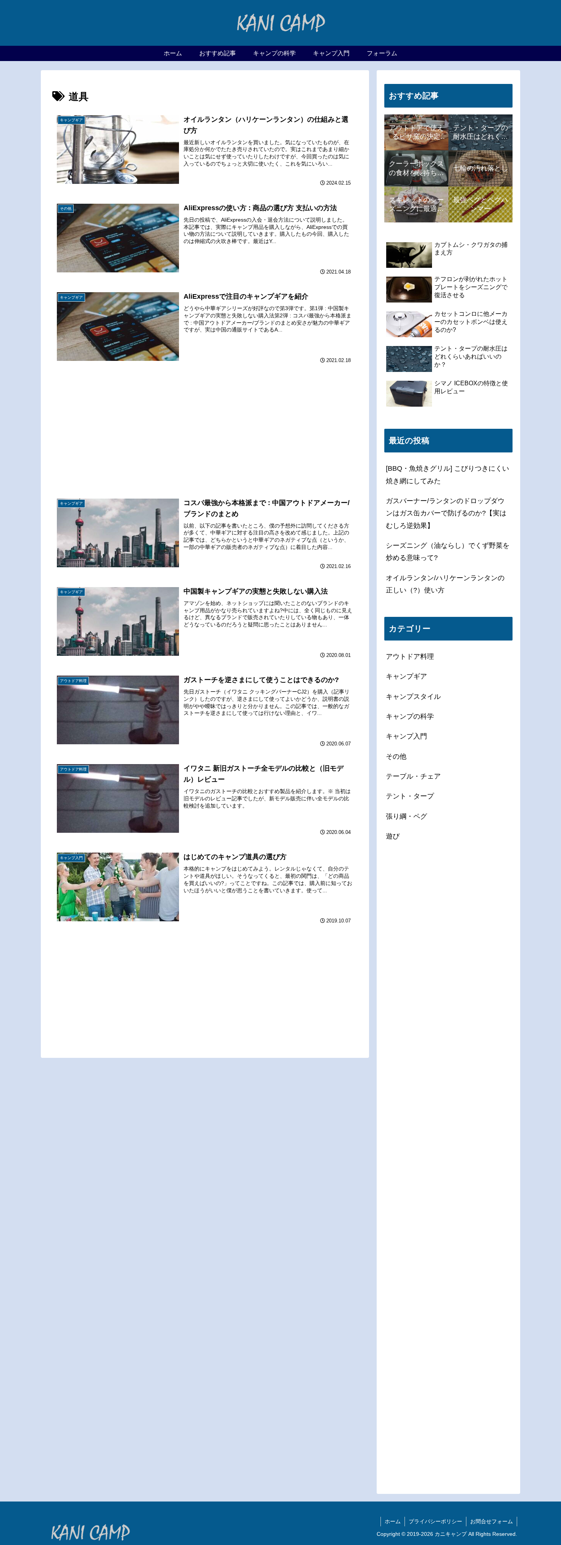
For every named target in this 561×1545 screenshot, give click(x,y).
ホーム (393, 1521)
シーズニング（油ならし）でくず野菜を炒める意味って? (447, 552)
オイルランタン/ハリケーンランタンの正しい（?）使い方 (445, 584)
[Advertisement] (205, 414)
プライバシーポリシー (435, 1521)
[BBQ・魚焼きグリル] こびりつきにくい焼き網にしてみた (447, 474)
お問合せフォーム (491, 1521)
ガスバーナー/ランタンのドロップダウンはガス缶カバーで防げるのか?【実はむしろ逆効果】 (446, 513)
